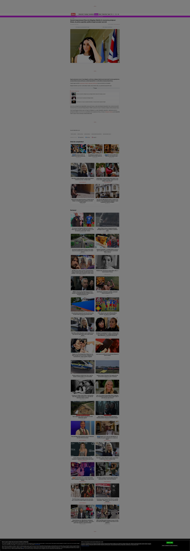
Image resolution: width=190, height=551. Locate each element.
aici (22, 547)
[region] (95, 545)
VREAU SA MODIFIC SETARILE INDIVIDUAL (169, 545)
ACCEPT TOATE (170, 542)
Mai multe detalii (37, 544)
